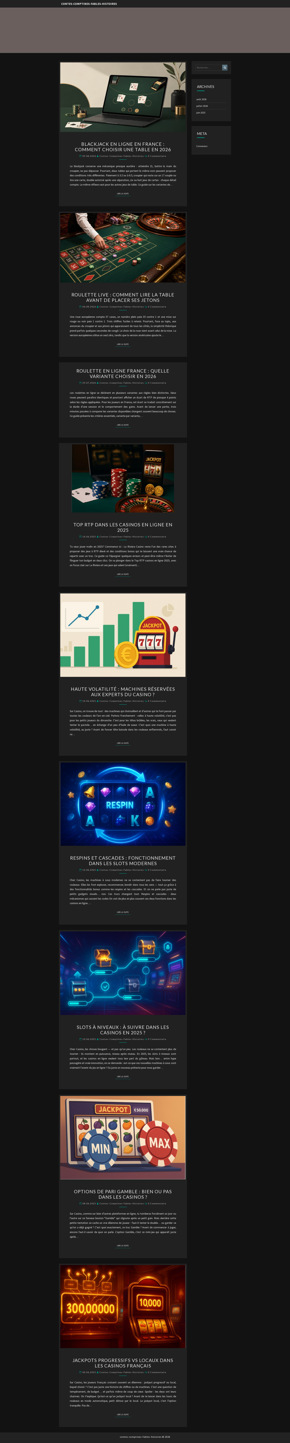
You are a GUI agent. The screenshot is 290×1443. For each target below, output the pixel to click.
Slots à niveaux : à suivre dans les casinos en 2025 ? (123, 1029)
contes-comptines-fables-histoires (89, 4)
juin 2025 (200, 112)
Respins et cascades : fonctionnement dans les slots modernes (123, 860)
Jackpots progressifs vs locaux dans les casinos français (122, 1362)
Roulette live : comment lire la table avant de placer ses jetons (122, 297)
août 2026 (201, 99)
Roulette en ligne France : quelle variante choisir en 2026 (122, 373)
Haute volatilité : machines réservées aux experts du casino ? (123, 691)
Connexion (201, 146)
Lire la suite (123, 193)
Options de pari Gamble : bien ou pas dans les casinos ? (123, 1194)
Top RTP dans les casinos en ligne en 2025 (122, 527)
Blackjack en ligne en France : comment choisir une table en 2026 (123, 146)
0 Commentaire (157, 156)
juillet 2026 (202, 105)
